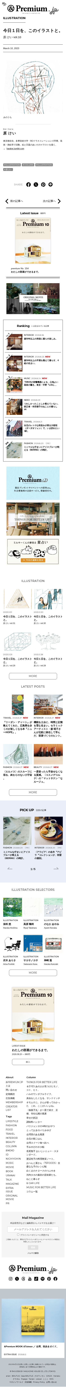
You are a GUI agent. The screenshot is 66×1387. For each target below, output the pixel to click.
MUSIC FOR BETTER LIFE (41, 1187)
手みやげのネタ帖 (35, 1147)
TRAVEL (10, 1133)
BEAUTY (10, 1142)
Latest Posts (33, 686)
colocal (39, 1379)
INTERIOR (12, 1138)
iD (7, 1154)
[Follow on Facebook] (55, 1279)
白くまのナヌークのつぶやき (41, 1170)
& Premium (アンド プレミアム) (33, 9)
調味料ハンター (34, 1122)
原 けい (9, 131)
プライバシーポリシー (33, 1239)
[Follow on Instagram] (10, 1279)
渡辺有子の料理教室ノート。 (41, 1158)
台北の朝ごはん (34, 1138)
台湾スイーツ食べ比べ (37, 1142)
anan (8, 1376)
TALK (9, 1179)
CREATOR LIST (11, 1108)
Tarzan (32, 1379)
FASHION (11, 1125)
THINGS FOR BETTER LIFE (41, 1082)
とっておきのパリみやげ (38, 1130)
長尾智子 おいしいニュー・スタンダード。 (42, 1153)
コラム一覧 (32, 1191)
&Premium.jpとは (14, 1084)
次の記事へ (49, 201)
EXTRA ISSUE (9, 1190)
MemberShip (14, 1102)
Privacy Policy (39, 1382)
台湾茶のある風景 (35, 1134)
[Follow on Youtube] (30, 1279)
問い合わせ (11, 1089)
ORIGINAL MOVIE (12, 1197)
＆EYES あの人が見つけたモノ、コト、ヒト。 (43, 1088)
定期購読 (10, 1094)
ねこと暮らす (33, 1179)
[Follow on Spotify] (42, 1279)
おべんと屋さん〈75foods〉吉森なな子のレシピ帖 (43, 1165)
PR (7, 1203)
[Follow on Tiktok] (36, 1279)
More (33, 676)
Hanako (56, 1376)
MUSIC (10, 1163)
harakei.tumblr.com (15, 148)
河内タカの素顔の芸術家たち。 (42, 1174)
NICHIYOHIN (13, 1158)
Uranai (10, 1175)
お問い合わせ (51, 1382)
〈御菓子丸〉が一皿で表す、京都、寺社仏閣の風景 (42, 1112)
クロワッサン (39, 1376)
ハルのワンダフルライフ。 (39, 1094)
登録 (33, 1247)
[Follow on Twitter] (17, 1279)
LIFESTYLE (12, 1121)
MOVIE (10, 1167)
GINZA (49, 1376)
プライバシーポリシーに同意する (34, 1235)
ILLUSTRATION (14, 18)
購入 (28, 1062)
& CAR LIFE (33, 1183)
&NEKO (10, 1150)
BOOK (9, 1171)
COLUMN (28, 165)
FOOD (9, 1129)
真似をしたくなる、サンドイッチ (43, 1098)
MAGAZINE (12, 1183)
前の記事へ (16, 201)
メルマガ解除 (33, 1253)
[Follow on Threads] (23, 1279)
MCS (51, 1379)
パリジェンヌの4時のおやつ (40, 1126)
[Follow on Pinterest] (49, 1279)
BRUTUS (16, 1376)
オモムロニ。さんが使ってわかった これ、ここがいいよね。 (43, 1104)
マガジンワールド (16, 1382)
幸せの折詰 (32, 1117)
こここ (45, 1379)
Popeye (24, 1379)
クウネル (16, 1379)
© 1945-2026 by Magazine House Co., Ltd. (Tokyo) (32, 1371)
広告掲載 (10, 1098)
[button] (9, 869)
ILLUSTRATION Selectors (33, 890)
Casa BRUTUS (27, 1376)
